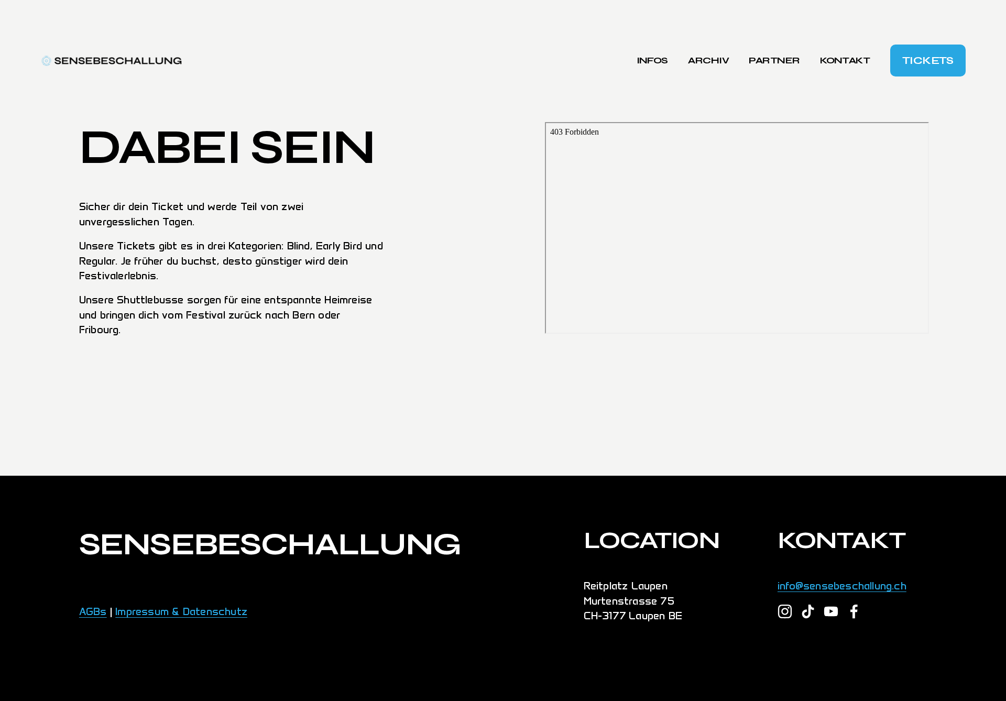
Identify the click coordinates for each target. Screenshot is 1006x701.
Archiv (708, 60)
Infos (652, 60)
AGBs (93, 611)
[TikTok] (808, 611)
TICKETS (928, 60)
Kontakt (845, 60)
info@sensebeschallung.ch (842, 585)
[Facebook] (854, 611)
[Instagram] (785, 611)
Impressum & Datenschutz (181, 611)
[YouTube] (831, 611)
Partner (774, 60)
